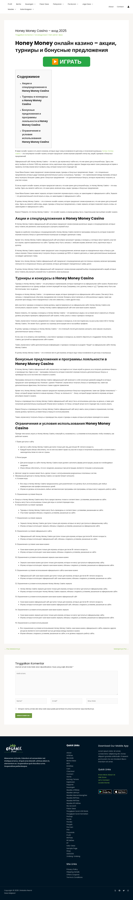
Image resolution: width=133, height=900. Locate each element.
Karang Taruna (72, 779)
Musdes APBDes (72, 790)
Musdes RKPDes (72, 798)
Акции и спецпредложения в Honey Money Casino (35, 87)
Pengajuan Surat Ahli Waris (77, 811)
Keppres (69, 784)
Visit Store (102, 777)
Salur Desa (70, 846)
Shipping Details (72, 872)
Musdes (11, 9)
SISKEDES (70, 853)
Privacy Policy (72, 869)
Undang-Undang (73, 856)
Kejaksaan (70, 782)
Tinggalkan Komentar (24, 35)
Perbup (69, 816)
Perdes (69, 822)
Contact (120, 6)
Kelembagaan (26, 9)
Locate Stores (104, 783)
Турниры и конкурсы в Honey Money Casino (35, 100)
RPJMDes (70, 840)
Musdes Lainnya (72, 792)
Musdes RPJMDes (73, 803)
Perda (68, 819)
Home (68, 777)
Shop (68, 851)
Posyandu (70, 832)
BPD (68, 763)
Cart (68, 769)
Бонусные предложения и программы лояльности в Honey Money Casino (35, 117)
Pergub (69, 824)
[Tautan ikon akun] (128, 7)
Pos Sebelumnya (12, 649)
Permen (69, 827)
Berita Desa (71, 761)
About (111, 6)
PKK (68, 830)
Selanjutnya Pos (121, 649)
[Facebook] (119, 890)
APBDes (69, 755)
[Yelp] (115, 890)
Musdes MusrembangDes (76, 795)
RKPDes (69, 838)
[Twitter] (124, 890)
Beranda (69, 758)
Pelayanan (57, 4)
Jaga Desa (86, 4)
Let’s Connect (104, 780)
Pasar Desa (44, 4)
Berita (18, 4)
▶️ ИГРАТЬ (66, 62)
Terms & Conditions (74, 877)
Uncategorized (41, 35)
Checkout (70, 771)
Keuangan (29, 4)
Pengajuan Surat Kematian (77, 814)
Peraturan (72, 4)
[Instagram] (128, 890)
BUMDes (69, 766)
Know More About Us (106, 775)
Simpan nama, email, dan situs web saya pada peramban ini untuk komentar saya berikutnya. (56, 709)
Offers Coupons (72, 874)
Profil (10, 4)
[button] (34, 4)
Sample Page (71, 848)
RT (67, 843)
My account (71, 806)
